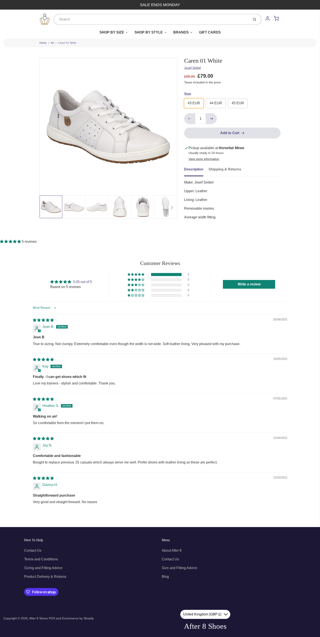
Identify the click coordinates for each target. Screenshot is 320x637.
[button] (11, 241)
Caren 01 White (67, 42)
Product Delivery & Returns (45, 576)
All (52, 42)
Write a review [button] (249, 284)
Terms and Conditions (41, 559)
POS (52, 618)
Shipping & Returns (225, 169)
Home (43, 42)
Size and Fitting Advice (179, 568)
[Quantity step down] (189, 118)
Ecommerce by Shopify (78, 618)
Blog (165, 576)
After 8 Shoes (38, 618)
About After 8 (172, 550)
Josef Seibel (192, 67)
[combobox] (151, 19)
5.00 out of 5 (82, 282)
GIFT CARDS (210, 32)
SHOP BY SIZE (111, 32)
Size (187, 94)
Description (193, 169)
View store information (204, 159)
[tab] (196, 170)
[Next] (171, 207)
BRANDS (181, 32)
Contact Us (32, 550)
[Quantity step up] (211, 118)
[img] (43, 320)
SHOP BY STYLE (149, 32)
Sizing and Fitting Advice (43, 568)
